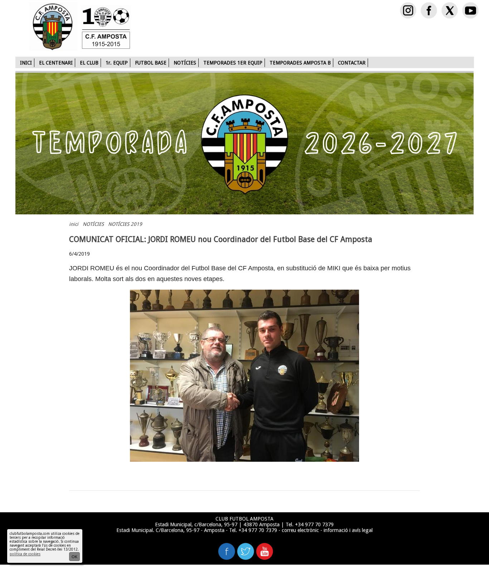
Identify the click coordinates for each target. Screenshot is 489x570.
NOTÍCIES (185, 63)
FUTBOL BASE (150, 63)
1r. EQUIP (117, 63)
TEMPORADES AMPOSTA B (300, 63)
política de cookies (25, 554)
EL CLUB (89, 63)
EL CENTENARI (56, 63)
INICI (26, 63)
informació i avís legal (348, 530)
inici (73, 224)
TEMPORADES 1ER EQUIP (232, 63)
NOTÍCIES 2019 (125, 224)
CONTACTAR (351, 63)
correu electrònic (300, 530)
